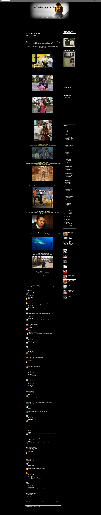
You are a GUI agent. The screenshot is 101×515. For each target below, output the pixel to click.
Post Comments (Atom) (45, 503)
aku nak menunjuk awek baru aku (68, 183)
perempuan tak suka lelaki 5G (68, 192)
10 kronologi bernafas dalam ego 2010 (69, 139)
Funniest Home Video (37, 286)
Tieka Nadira (30, 292)
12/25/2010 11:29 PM (31, 465)
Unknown (29, 451)
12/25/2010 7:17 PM (31, 439)
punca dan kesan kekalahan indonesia (69, 148)
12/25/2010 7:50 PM (31, 449)
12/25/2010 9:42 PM (31, 460)
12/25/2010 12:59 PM (31, 403)
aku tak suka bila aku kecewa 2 (68, 185)
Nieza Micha (30, 414)
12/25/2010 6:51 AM (31, 325)
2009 (66, 226)
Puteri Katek (30, 360)
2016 (66, 127)
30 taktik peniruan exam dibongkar (68, 160)
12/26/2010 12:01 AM (31, 474)
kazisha (29, 297)
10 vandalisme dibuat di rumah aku (68, 167)
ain (28, 432)
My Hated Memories (49, 286)
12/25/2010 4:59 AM (31, 316)
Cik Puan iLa (30, 336)
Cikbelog (29, 405)
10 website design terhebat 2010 (68, 181)
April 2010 (67, 220)
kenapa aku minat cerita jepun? (68, 150)
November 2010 (68, 210)
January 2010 (68, 225)
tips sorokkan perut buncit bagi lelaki (68, 169)
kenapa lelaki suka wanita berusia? (71, 296)
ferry (28, 374)
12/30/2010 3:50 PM (31, 485)
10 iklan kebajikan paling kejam (68, 188)
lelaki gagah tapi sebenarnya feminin (69, 178)
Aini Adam (29, 385)
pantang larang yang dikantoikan (68, 199)
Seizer (29, 327)
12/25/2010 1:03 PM (31, 412)
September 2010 (68, 213)
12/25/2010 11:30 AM (31, 367)
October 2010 (68, 212)
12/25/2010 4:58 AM (31, 305)
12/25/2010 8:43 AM (31, 349)
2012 (66, 133)
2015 (66, 128)
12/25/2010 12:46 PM (31, 399)
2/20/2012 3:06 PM (31, 494)
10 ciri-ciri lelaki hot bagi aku (68, 153)
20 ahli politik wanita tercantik (68, 208)
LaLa (29, 441)
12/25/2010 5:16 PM (31, 430)
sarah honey (30, 467)
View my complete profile (67, 244)
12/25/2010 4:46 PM (31, 417)
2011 (65, 134)
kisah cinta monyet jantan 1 (68, 171)
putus (69, 285)
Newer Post (28, 501)
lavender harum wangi (31, 410)
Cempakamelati (30, 471)
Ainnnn (29, 341)
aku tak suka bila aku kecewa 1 (68, 206)
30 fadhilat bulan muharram (68, 194)
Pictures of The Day (34, 287)
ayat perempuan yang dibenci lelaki (71, 260)
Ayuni (29, 365)
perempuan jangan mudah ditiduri (71, 291)
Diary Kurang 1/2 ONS (31, 332)
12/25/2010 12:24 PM (31, 383)
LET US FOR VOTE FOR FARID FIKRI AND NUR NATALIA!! (37, 382)
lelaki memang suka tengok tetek (71, 271)
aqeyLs (29, 394)
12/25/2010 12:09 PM (31, 372)
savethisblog (30, 318)
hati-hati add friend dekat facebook (68, 176)
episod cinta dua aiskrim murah (68, 144)
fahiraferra (29, 351)
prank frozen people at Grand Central (69, 197)
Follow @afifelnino (69, 83)
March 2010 (68, 222)
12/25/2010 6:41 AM (31, 321)
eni (28, 446)
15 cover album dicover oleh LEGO (68, 201)
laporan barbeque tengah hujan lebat (68, 157)
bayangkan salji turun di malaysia (68, 190)
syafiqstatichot (30, 307)
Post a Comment (29, 496)
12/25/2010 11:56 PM (31, 469)
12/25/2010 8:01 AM (31, 334)
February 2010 (68, 223)
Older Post (58, 501)
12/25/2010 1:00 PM (31, 408)
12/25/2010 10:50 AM (31, 358)
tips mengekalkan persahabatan (68, 204)
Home (43, 501)
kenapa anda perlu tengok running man (71, 250)
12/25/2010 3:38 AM (31, 295)
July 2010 (67, 216)
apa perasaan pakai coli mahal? (68, 162)
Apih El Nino (33, 285)
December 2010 (68, 137)
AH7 (28, 462)
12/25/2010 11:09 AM (31, 363)
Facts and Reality (30, 286)
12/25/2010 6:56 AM (31, 330)
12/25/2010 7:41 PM (31, 444)
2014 (66, 130)
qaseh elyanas (30, 487)
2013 (66, 131)
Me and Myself (43, 286)
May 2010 (67, 219)
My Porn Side (54, 286)
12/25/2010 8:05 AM (31, 339)
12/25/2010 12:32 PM (31, 392)
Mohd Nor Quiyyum (31, 419)
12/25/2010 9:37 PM (31, 456)
